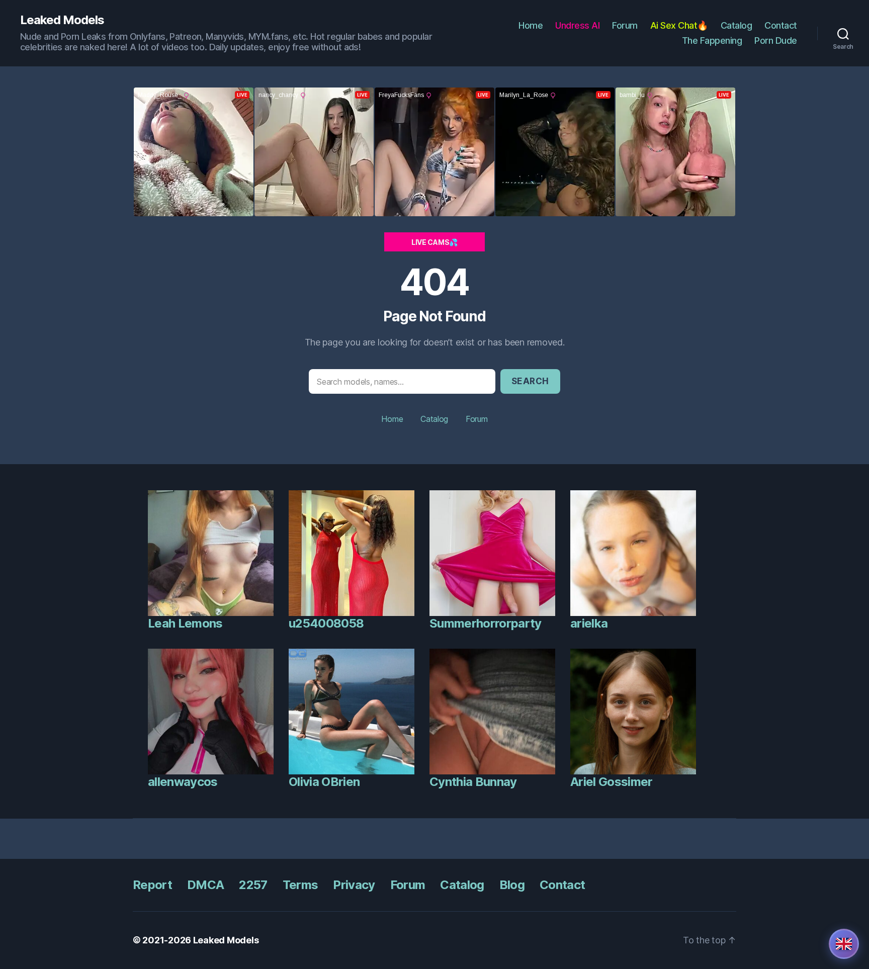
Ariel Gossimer (611, 781)
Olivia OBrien (324, 781)
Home (530, 25)
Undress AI (577, 25)
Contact (780, 25)
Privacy (354, 884)
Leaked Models (62, 20)
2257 (253, 884)
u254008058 (326, 623)
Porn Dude (775, 40)
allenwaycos (183, 781)
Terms (300, 884)
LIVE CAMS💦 (434, 242)
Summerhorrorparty (485, 623)
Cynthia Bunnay (473, 781)
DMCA (205, 884)
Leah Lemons (185, 623)
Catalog (736, 25)
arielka (588, 623)
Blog (512, 884)
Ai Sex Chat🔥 (679, 25)
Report (152, 884)
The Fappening (712, 40)
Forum (625, 25)
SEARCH (530, 381)
